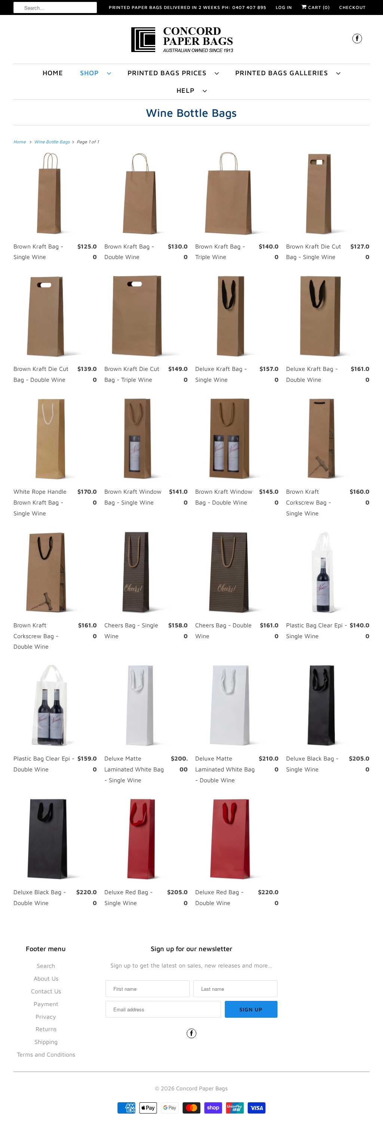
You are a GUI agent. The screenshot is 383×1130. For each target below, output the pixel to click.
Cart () (318, 7)
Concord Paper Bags (202, 1088)
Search (46, 965)
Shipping (46, 1041)
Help (188, 90)
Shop (91, 73)
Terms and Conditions (46, 1054)
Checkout (352, 7)
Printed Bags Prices (169, 73)
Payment (46, 1003)
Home (53, 73)
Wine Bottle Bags (191, 112)
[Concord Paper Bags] (191, 41)
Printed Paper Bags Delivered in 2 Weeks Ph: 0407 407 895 (187, 7)
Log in (284, 7)
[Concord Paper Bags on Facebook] (357, 38)
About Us (46, 978)
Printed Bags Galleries (284, 73)
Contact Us (46, 991)
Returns (46, 1029)
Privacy (46, 1016)
